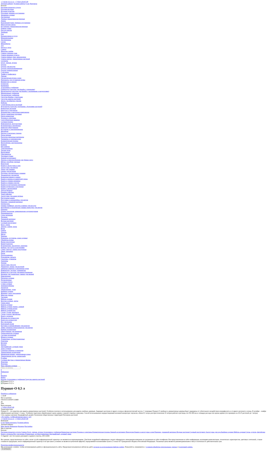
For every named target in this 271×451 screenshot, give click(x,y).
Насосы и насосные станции (11, 133)
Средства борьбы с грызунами (12, 97)
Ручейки (4, 358)
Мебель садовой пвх (8, 310)
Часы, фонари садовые (9, 366)
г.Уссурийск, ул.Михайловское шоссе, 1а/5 (16, 417)
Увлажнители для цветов (10, 175)
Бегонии (4, 343)
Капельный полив (7, 324)
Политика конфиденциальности (12, 445)
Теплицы (4, 217)
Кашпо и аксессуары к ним (10, 166)
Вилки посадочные (8, 242)
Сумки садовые (6, 284)
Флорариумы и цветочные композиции (15, 112)
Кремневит (5, 85)
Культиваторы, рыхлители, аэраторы (14, 246)
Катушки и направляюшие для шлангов (15, 326)
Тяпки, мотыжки (7, 251)
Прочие (3, 345)
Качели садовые (6, 305)
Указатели (4, 287)
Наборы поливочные (8, 329)
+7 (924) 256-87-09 (21, 2)
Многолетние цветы (8, 25)
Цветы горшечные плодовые (11, 114)
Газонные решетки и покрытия (12, 350)
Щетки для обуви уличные (10, 162)
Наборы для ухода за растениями (13, 247)
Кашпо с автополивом (9, 188)
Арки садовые (6, 348)
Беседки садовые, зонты (9, 301)
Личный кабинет (7, 4)
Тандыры (4, 297)
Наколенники (6, 276)
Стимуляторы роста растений (11, 105)
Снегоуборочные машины (10, 120)
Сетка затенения (7, 215)
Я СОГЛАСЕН (6, 449)
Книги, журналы (7, 316)
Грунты (3, 65)
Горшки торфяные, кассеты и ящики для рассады (18, 206)
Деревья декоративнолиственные (13, 19)
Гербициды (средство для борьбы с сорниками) (18, 89)
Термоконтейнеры (7, 286)
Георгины (4, 341)
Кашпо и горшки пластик (10, 183)
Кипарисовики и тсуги (9, 36)
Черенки (4, 236)
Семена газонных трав (9, 53)
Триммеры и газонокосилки (11, 139)
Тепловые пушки (7, 156)
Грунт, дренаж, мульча (9, 63)
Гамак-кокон (5, 303)
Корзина (21, 426)
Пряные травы (6, 28)
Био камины (5, 146)
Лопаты (3, 232)
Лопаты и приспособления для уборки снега (17, 160)
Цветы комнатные (7, 116)
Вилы (3, 228)
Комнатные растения (8, 108)
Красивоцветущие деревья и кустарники (15, 23)
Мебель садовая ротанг (9, 308)
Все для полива (6, 322)
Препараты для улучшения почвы (13, 80)
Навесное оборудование (9, 127)
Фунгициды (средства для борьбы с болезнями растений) (21, 106)
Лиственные (5, 17)
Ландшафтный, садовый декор (12, 347)
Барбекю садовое (7, 291)
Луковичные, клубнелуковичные (13, 339)
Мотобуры (4, 131)
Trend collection (6, 194)
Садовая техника (7, 122)
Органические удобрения (10, 95)
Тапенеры (4, 261)
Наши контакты (11, 422)
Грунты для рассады (8, 66)
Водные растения (7, 221)
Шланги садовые (7, 337)
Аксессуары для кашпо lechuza (12, 196)
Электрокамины (7, 148)
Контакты (33, 4)
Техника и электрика (8, 118)
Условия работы (19, 4)
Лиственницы (6, 40)
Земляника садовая (8, 15)
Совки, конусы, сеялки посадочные (13, 249)
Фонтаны (4, 364)
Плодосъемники (7, 255)
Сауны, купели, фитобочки (10, 314)
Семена (3, 49)
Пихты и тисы (6, 47)
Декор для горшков (8, 169)
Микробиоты (5, 44)
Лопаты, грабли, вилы (9, 227)
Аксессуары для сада (8, 265)
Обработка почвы (7, 240)
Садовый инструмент (8, 223)
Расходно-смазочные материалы (12, 137)
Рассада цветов (6, 30)
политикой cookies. (186, 447)
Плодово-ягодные (7, 9)
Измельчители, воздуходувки (11, 124)
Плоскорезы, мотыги (8, 257)
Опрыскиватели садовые (10, 333)
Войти (3, 377)
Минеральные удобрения (10, 93)
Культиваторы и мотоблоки (11, 126)
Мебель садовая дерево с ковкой (12, 307)
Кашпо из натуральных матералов (13, 185)
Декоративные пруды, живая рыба (13, 356)
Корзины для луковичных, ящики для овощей (17, 274)
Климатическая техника (9, 141)
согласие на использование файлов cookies (108, 447)
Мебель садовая (6, 299)
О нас (28, 4)
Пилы (3, 253)
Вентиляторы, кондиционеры (11, 143)
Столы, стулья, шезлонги (10, 312)
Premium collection (7, 192)
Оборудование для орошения (11, 331)
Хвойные (4, 32)
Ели (2, 34)
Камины (4, 145)
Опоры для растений (8, 171)
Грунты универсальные (9, 70)
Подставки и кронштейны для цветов (14, 200)
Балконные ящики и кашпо (10, 177)
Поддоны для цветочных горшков (13, 173)
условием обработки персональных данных (161, 447)
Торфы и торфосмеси (8, 74)
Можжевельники (7, 38)
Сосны (3, 42)
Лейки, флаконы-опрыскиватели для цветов (17, 328)
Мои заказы (5, 426)
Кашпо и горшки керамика (10, 181)
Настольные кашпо (8, 198)
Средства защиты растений (11, 99)
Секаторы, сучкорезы (8, 259)
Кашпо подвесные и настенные (12, 186)
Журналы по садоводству (10, 318)
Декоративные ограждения (10, 352)
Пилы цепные (6, 135)
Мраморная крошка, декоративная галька (16, 354)
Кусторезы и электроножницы (12, 129)
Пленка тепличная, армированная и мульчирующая (19, 211)
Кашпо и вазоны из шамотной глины (14, 179)
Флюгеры (4, 362)
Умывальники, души (8, 289)
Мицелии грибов (7, 51)
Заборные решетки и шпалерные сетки (15, 268)
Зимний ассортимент (8, 158)
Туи (2, 45)
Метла (3, 234)
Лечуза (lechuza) (6, 190)
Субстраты (5, 72)
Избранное (14, 426)
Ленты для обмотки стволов (11, 101)
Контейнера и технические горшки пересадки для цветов (21, 207)
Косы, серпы (5, 225)
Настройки (28, 426)
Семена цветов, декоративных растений (15, 59)
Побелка (4, 103)
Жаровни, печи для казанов (11, 293)
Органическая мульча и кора (11, 78)
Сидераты (4, 61)
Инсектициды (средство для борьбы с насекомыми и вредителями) (25, 91)
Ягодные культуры (7, 11)
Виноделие (5, 164)
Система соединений (8, 335)
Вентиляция (5, 152)
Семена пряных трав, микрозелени (13, 57)
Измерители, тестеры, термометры (13, 270)
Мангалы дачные (7, 295)
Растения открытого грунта (11, 7)
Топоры (3, 263)
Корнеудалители (7, 244)
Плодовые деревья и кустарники (12, 13)
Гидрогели (4, 84)
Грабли (3, 230)
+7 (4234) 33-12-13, (8, 2)
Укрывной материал (8, 219)
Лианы (3, 21)
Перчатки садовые (7, 278)
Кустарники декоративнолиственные (14, 26)
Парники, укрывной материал (12, 202)
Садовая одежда (6, 282)
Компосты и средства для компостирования (16, 272)
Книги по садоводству (9, 320)
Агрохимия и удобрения (9, 87)
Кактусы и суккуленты (9, 110)
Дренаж (3, 76)
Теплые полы (5, 150)
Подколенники (6, 280)
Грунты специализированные (11, 68)
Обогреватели (6, 154)
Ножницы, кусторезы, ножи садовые (14, 238)
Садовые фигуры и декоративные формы (16, 360)
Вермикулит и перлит (9, 82)
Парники (4, 209)
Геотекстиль (5, 204)
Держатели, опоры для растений (12, 267)
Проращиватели (6, 213)
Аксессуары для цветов (9, 167)
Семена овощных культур (10, 55)
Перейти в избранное (8, 393)
